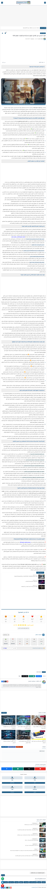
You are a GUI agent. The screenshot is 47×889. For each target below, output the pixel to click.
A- (8, 648)
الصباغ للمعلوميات (34, 887)
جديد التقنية (11, 882)
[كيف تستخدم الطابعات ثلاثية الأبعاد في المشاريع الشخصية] (41, 577)
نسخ (14, 648)
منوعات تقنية (43, 33)
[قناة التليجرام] (2, 882)
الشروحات (26, 882)
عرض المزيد (4, 712)
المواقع (21, 882)
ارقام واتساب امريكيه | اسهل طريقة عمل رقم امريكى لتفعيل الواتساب (27, 855)
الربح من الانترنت (33, 882)
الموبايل (16, 882)
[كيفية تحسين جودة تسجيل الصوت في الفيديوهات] (41, 587)
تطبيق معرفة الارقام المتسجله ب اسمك (32, 840)
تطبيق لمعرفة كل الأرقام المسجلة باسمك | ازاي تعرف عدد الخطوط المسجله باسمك (24, 850)
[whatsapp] (17, 768)
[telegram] (5, 887)
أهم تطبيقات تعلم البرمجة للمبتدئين (32, 581)
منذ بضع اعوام (35, 580)
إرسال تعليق (42, 751)
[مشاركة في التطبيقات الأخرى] (19, 676)
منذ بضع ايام (28, 725)
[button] (39, 676)
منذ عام (36, 849)
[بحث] (2, 3)
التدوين (39, 882)
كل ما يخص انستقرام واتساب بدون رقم (32, 845)
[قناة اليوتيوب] (2, 885)
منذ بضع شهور (35, 828)
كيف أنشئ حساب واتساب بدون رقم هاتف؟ (31, 824)
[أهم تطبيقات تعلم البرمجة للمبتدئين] (41, 582)
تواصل (4, 648)
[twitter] (5, 681)
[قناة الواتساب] (2, 878)
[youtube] (7, 681)
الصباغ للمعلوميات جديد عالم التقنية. (37, 872)
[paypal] (4, 681)
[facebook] (2, 681)
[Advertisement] (23, 15)
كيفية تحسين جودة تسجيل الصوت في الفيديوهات (29, 586)
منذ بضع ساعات (42, 725)
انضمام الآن (12, 792)
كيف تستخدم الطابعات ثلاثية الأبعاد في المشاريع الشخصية (26, 576)
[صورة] (42, 824)
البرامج (43, 882)
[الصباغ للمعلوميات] (23, 2)
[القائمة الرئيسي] (45, 3)
